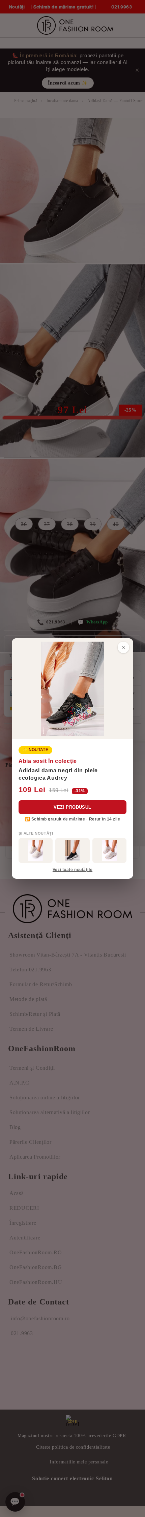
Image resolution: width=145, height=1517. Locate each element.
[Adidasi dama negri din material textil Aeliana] (72, 850)
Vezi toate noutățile (72, 870)
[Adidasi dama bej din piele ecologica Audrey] (36, 850)
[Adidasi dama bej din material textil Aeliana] (109, 850)
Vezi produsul (72, 807)
